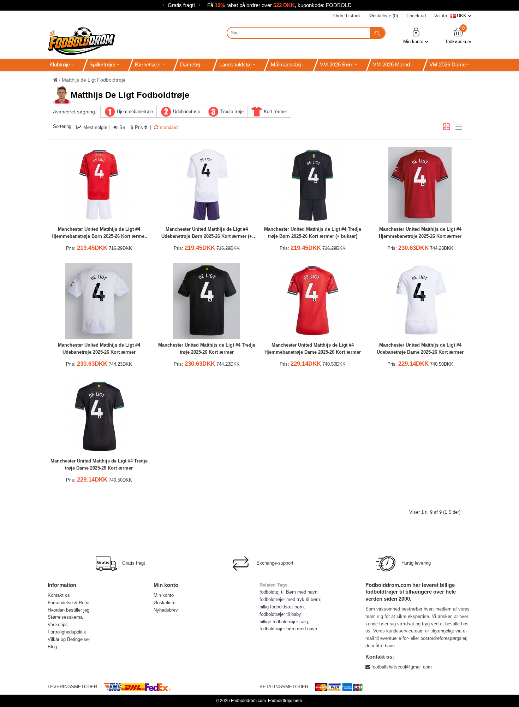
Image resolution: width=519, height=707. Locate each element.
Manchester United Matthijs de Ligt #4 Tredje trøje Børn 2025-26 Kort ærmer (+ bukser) (312, 232)
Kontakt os (59, 595)
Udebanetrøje (186, 111)
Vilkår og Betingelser (69, 639)
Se (122, 127)
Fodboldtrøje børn (285, 700)
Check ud (416, 15)
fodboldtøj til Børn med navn (288, 592)
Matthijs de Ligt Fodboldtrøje (94, 80)
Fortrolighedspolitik (67, 632)
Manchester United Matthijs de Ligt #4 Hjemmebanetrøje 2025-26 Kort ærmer (420, 232)
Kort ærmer (275, 111)
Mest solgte (95, 127)
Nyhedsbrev (166, 610)
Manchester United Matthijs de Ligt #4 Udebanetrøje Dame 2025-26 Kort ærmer (420, 348)
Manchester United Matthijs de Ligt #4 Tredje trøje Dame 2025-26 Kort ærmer (99, 464)
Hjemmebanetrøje (135, 111)
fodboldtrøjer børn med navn (288, 628)
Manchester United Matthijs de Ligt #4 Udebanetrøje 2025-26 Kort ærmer (99, 348)
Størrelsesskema (65, 617)
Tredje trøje (232, 111)
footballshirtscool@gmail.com (401, 667)
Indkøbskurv (458, 35)
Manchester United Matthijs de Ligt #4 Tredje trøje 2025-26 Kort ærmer (206, 348)
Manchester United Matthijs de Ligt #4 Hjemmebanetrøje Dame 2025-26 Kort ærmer (312, 348)
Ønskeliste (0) (383, 15)
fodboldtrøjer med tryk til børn (290, 599)
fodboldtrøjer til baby (280, 614)
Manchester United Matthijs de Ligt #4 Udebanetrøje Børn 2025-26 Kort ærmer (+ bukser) (206, 233)
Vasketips (58, 624)
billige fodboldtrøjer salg (284, 621)
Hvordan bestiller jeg (68, 610)
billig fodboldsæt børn (282, 606)
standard (169, 127)
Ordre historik (347, 15)
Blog (52, 646)
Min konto (413, 41)
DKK (461, 15)
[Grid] (446, 126)
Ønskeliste (164, 602)
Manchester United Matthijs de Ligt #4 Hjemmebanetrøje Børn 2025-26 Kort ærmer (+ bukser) (99, 233)
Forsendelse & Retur (69, 602)
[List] (458, 126)
